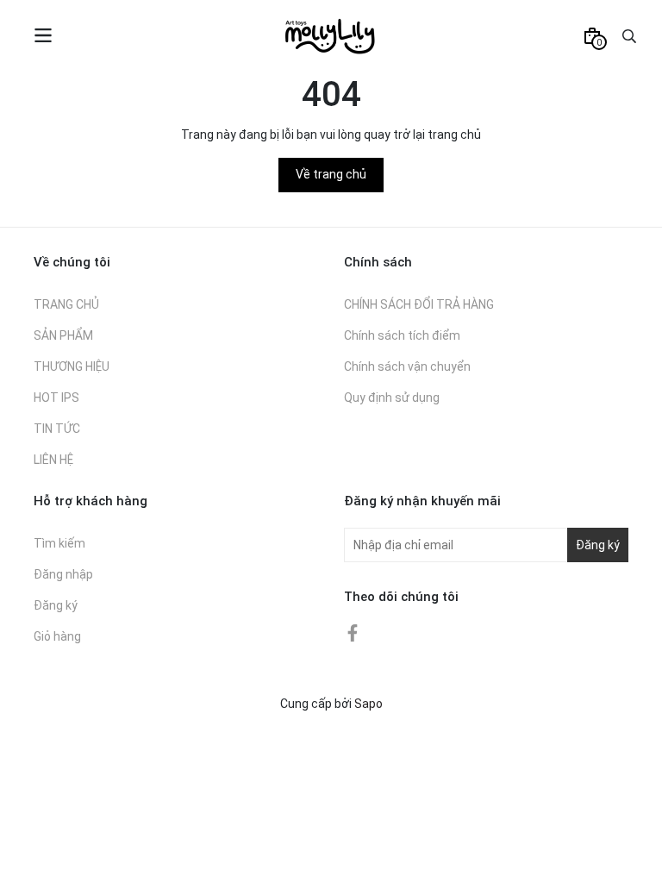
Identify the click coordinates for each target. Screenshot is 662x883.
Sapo (368, 704)
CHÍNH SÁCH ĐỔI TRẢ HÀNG (419, 304)
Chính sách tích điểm (402, 335)
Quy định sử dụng (392, 397)
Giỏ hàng (57, 636)
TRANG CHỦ (66, 304)
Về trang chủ (331, 174)
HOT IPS (56, 397)
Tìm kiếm (59, 543)
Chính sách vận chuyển (407, 366)
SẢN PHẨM (63, 335)
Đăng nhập (63, 574)
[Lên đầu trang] (632, 853)
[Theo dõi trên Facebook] (352, 632)
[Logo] (331, 35)
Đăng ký (56, 605)
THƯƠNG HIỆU (71, 366)
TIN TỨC (57, 428)
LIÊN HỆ (53, 460)
